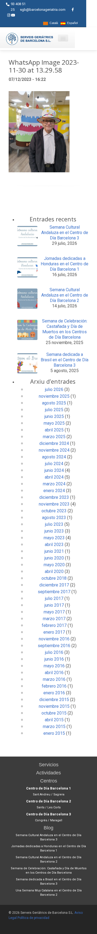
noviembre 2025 (54, 396)
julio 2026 (54, 389)
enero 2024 (54, 490)
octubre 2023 (54, 510)
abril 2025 (54, 429)
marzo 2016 (54, 679)
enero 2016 (54, 692)
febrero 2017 (54, 625)
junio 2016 (54, 659)
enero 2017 (54, 632)
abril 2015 (54, 719)
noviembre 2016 (54, 638)
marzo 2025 (54, 436)
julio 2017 (54, 598)
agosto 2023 (54, 517)
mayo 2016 (54, 665)
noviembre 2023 (54, 504)
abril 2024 (54, 477)
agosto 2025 (54, 403)
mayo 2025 (54, 423)
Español (71, 23)
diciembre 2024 (54, 443)
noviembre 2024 (54, 450)
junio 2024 (54, 470)
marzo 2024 (54, 483)
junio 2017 (54, 605)
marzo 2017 (54, 618)
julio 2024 (54, 463)
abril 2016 (54, 672)
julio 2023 (54, 524)
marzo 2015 (54, 726)
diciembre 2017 (54, 585)
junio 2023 (54, 531)
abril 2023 (54, 544)
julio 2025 (54, 409)
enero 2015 (54, 733)
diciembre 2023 (54, 497)
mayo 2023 (54, 537)
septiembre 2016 (54, 645)
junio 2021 (54, 551)
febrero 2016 (54, 686)
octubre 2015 (54, 713)
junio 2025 (54, 416)
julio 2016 (54, 652)
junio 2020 (54, 558)
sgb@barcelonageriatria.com (42, 10)
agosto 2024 (54, 456)
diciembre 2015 (54, 699)
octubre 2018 (54, 578)
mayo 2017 (54, 611)
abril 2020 (54, 571)
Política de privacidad (33, 918)
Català (53, 23)
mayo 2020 (54, 564)
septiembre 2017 (54, 591)
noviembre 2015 (54, 706)
